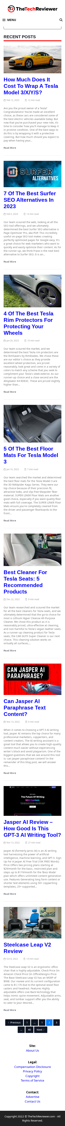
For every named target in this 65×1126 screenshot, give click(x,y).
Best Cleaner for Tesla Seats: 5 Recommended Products (25, 582)
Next (39, 1029)
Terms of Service (32, 1080)
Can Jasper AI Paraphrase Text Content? (25, 707)
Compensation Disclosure (32, 1067)
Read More (10, 147)
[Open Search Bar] (61, 20)
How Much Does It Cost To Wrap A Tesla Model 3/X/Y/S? (31, 86)
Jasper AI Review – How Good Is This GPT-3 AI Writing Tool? (32, 828)
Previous (15, 1022)
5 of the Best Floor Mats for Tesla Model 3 (31, 455)
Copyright (32, 1076)
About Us (32, 1050)
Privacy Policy (32, 1071)
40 (29, 1029)
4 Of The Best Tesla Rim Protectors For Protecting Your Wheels (28, 323)
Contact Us (32, 1101)
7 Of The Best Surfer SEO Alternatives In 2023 (30, 199)
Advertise (32, 1097)
